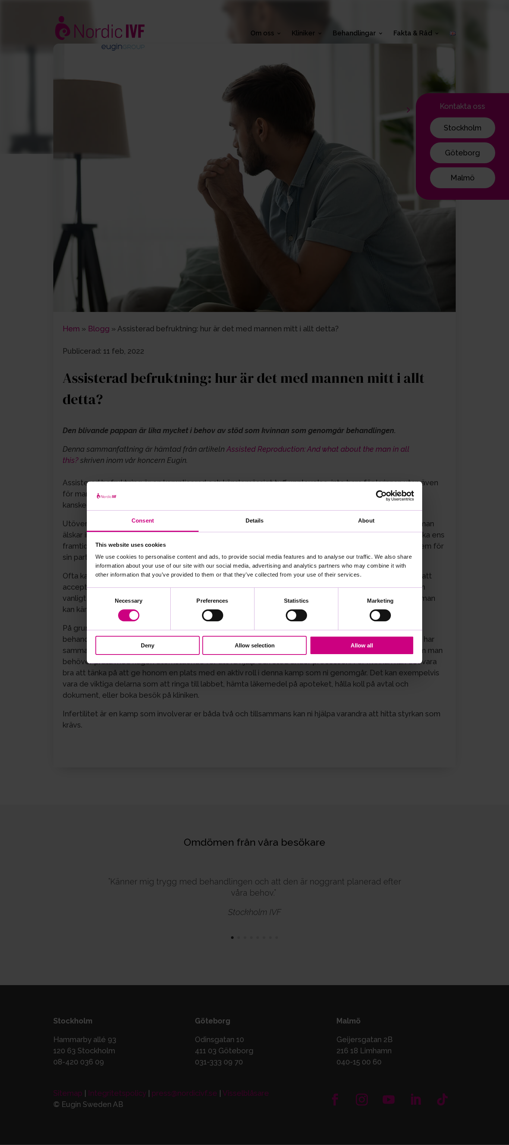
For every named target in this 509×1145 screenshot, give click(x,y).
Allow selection (255, 645)
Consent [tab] (143, 520)
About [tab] (366, 520)
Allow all (362, 645)
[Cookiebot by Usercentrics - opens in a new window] (381, 495)
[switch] (212, 615)
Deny (147, 645)
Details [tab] (255, 520)
